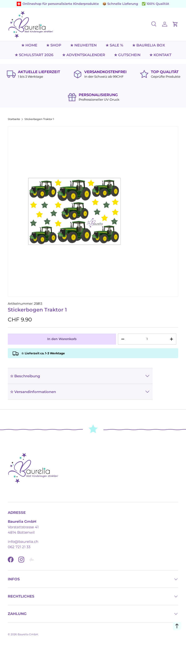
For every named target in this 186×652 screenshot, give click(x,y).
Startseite (14, 119)
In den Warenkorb (62, 339)
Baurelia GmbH (28, 634)
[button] (175, 24)
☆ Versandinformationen (33, 391)
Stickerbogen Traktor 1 (39, 119)
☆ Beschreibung (25, 376)
